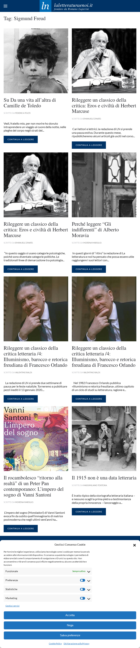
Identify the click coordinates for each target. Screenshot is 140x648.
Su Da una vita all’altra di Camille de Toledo (30, 102)
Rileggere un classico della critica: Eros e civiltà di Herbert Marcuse (104, 105)
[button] (134, 545)
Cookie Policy (55, 643)
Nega (70, 625)
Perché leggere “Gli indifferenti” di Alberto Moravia (95, 229)
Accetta (70, 615)
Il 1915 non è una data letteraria (104, 477)
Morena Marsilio (92, 242)
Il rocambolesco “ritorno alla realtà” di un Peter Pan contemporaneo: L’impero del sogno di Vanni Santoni (34, 486)
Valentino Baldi (23, 372)
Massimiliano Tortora (95, 485)
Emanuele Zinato (92, 118)
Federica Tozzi (22, 113)
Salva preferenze (70, 635)
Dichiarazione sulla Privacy (76, 643)
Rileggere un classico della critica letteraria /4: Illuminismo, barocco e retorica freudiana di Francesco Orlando (35, 356)
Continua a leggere (20, 139)
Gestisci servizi (12, 605)
